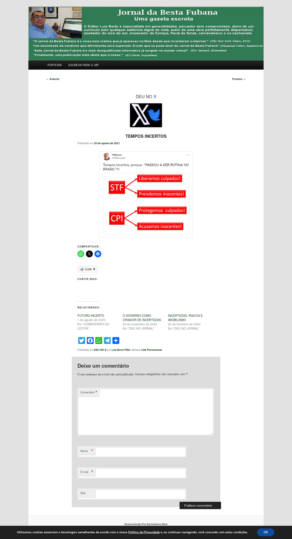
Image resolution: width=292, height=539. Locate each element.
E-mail (86, 471)
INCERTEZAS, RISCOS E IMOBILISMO (185, 317)
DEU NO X (100, 350)
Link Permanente (151, 350)
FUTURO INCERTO (90, 315)
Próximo (239, 79)
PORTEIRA (54, 65)
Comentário (88, 392)
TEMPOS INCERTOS (146, 136)
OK (266, 532)
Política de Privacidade (144, 532)
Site (82, 493)
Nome (86, 450)
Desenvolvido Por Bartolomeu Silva (146, 524)
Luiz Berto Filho (121, 350)
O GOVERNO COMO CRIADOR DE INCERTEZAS (142, 317)
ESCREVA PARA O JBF (83, 65)
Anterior (53, 79)
